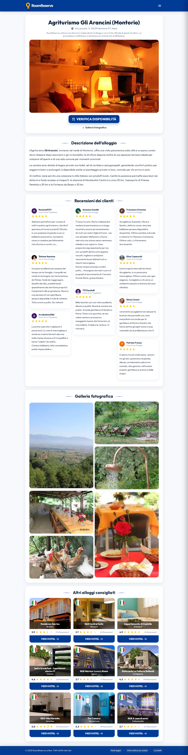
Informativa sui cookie (137, 750)
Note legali (116, 750)
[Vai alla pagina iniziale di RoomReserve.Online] (39, 5)
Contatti (157, 750)
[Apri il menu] (159, 6)
